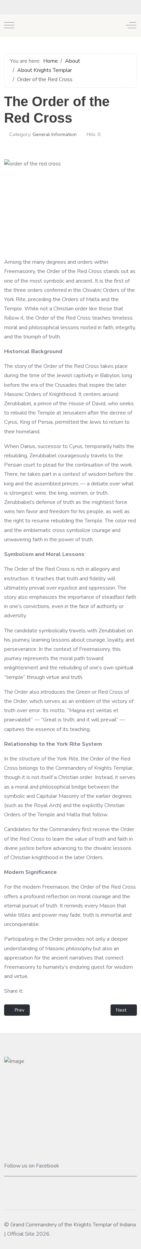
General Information (55, 134)
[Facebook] (7, 7)
